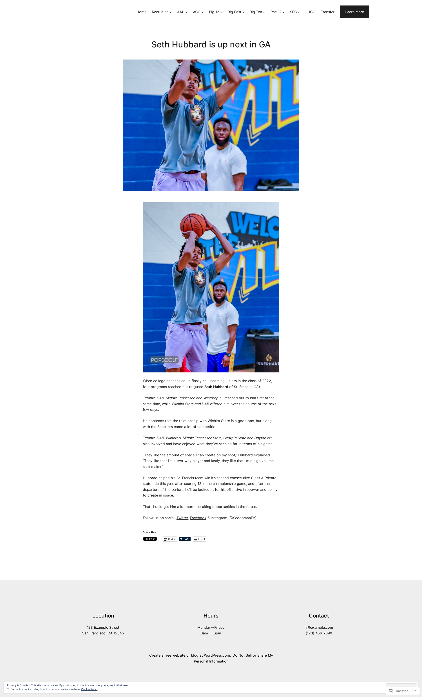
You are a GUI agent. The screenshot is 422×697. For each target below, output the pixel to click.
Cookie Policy (89, 689)
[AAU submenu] (187, 12)
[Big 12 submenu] (221, 12)
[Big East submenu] (243, 12)
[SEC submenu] (299, 12)
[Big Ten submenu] (264, 12)
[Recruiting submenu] (170, 12)
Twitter (182, 518)
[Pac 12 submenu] (283, 12)
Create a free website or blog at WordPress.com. (190, 655)
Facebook (198, 518)
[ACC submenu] (202, 12)
